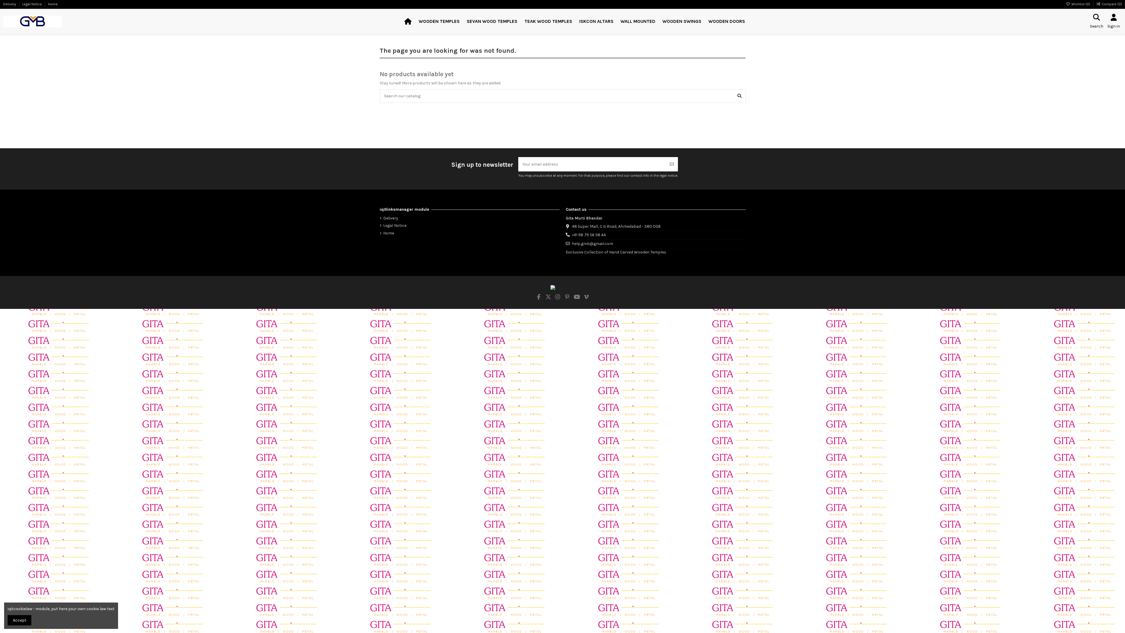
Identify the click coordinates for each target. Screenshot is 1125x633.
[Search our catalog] (739, 96)
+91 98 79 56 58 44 (589, 234)
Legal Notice (32, 4)
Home (53, 4)
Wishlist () (1081, 4)
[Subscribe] (672, 164)
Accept (19, 620)
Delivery (10, 4)
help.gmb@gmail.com (592, 243)
